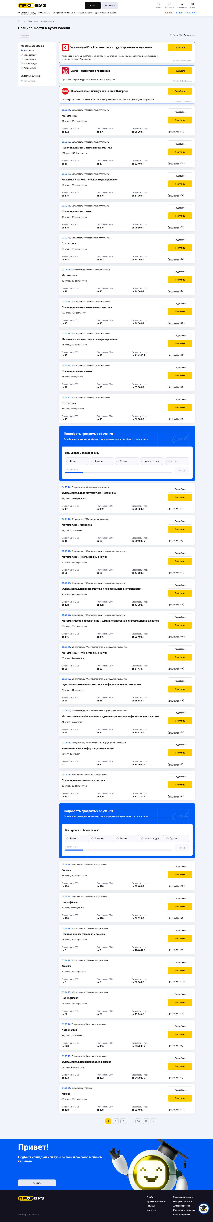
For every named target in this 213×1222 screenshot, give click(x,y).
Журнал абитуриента (183, 1197)
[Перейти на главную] (32, 5)
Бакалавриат (36, 55)
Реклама (188, 61)
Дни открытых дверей (105, 13)
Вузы (92, 5)
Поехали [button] (37, 1183)
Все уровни (32, 50)
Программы (173, 131)
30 (138, 1121)
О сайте (150, 1197)
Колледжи (110, 5)
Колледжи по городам (184, 1210)
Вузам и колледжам (156, 1201)
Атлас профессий (181, 1206)
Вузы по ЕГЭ (44, 13)
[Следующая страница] (153, 1121)
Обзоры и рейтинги (182, 1201)
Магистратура (37, 63)
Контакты (151, 1210)
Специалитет (36, 59)
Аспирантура (36, 68)
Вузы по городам (181, 1214)
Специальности (85, 13)
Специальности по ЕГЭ (64, 13)
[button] (180, 47)
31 (146, 1121)
